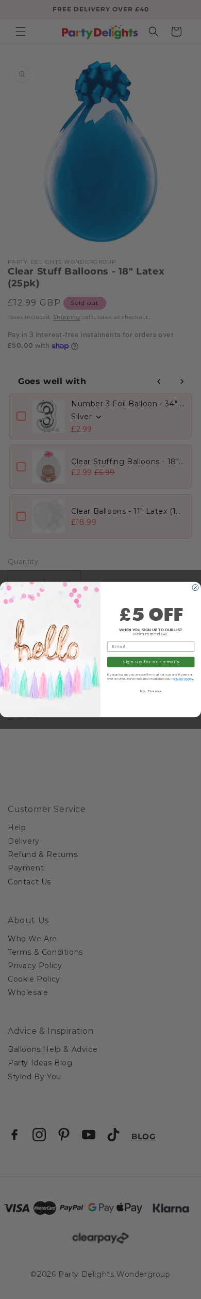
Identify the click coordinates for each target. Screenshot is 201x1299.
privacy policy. (183, 679)
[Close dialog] (195, 588)
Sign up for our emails (151, 662)
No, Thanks (151, 691)
